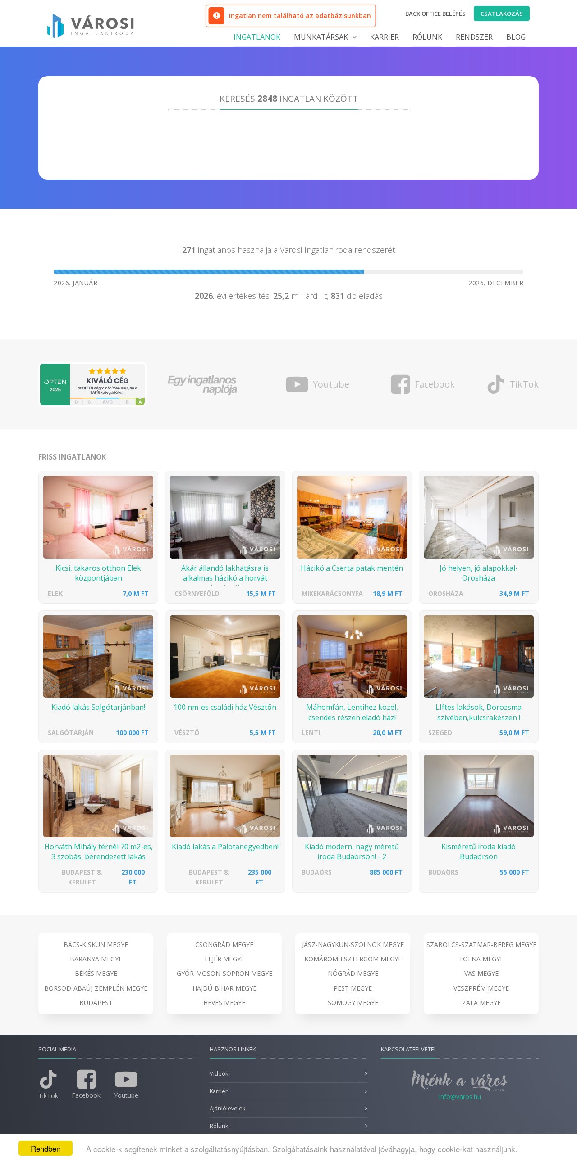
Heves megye (224, 1002)
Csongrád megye (224, 944)
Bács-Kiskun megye (96, 944)
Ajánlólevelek (227, 1108)
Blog (516, 37)
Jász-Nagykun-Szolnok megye (353, 944)
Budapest (96, 1002)
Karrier (384, 37)
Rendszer (474, 37)
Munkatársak (322, 37)
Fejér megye (224, 959)
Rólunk (427, 37)
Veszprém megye (481, 988)
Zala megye (481, 1002)
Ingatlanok (257, 37)
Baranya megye (96, 959)
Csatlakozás (502, 13)
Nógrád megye (353, 973)
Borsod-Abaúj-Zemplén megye (95, 988)
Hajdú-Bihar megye (224, 988)
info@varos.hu (460, 1096)
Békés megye (96, 973)
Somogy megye (353, 1002)
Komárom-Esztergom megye (353, 959)
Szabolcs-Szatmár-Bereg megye (481, 944)
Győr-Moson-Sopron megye (224, 973)
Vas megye (481, 973)
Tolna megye (481, 959)
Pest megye (353, 988)
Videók (219, 1073)
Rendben (45, 1148)
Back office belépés (435, 13)
